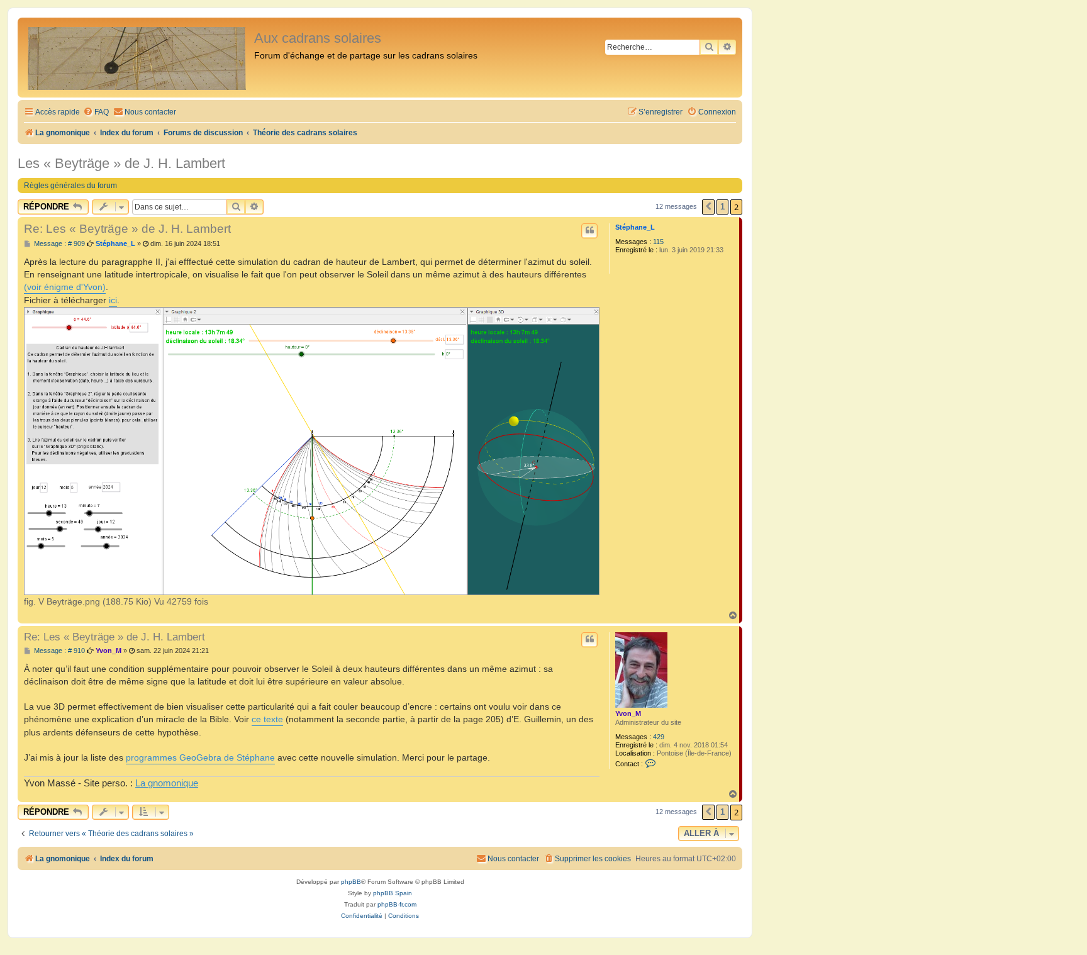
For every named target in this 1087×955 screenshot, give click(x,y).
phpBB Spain (392, 893)
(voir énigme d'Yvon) (65, 287)
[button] (708, 207)
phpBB (351, 881)
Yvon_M (628, 713)
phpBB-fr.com (396, 904)
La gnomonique (166, 783)
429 (658, 736)
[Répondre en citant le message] (589, 230)
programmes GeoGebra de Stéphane (200, 757)
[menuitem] (96, 112)
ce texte (267, 719)
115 (658, 241)
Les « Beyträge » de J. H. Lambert (121, 163)
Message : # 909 (58, 244)
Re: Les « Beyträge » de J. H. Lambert (127, 228)
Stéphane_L (635, 227)
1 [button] (722, 206)
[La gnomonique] (137, 57)
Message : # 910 (58, 651)
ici (113, 300)
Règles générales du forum (70, 185)
